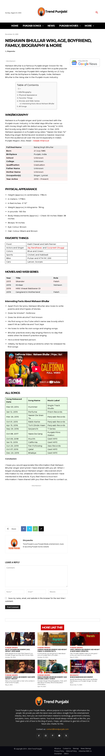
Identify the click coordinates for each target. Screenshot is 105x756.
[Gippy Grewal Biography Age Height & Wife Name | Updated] (85, 639)
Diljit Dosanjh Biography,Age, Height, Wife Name (17, 650)
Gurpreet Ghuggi (55, 247)
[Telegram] (59, 735)
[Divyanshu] (14, 544)
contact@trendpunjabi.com (57, 729)
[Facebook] (23, 528)
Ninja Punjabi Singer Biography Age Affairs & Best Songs (52, 678)
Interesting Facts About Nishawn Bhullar (38, 104)
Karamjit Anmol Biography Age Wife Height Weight (20, 678)
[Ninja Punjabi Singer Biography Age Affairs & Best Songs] (52, 666)
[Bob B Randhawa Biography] (85, 666)
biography (74, 675)
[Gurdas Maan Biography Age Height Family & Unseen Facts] (52, 639)
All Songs (23, 106)
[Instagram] (45, 735)
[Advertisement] (36, 505)
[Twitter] (29, 528)
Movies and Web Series (29, 101)
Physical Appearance (28, 95)
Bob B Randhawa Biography (81, 677)
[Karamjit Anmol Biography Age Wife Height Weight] (20, 666)
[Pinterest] (52, 735)
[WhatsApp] (35, 528)
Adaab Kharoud (41, 140)
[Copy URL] (41, 528)
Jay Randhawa (34, 247)
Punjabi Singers (11, 647)
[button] (97, 12)
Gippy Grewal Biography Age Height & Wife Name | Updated (85, 650)
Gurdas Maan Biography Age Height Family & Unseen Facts (52, 650)
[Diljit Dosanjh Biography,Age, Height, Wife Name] (20, 639)
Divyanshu (11, 51)
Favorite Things (26, 98)
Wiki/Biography (24, 92)
